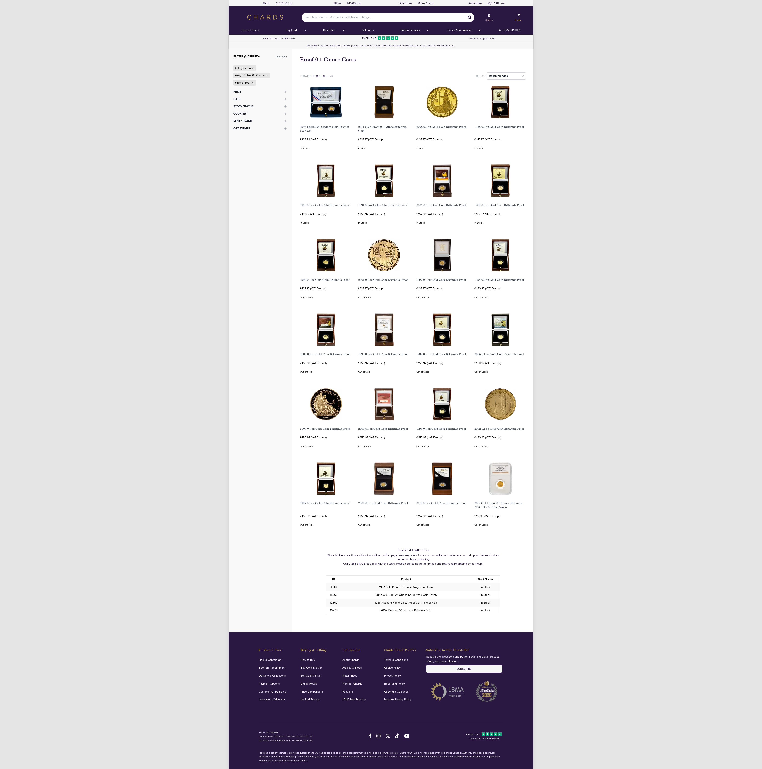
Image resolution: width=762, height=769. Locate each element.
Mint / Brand (242, 121)
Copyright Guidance (396, 692)
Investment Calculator (272, 699)
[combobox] (388, 17)
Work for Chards (352, 684)
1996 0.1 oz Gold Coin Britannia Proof (441, 429)
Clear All (281, 56)
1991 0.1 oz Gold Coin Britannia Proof (383, 205)
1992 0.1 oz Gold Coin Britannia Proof (325, 503)
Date (236, 99)
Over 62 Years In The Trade (279, 38)
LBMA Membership (354, 699)
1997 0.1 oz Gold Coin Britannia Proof (441, 280)
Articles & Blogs (352, 668)
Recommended (498, 76)
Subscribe (464, 669)
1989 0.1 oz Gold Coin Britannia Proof (441, 354)
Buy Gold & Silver (311, 668)
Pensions (348, 692)
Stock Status (243, 106)
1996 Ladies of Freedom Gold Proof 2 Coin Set (324, 129)
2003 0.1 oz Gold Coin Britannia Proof (383, 429)
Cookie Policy (392, 668)
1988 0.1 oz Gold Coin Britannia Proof (499, 127)
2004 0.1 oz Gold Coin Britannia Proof (325, 354)
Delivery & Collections (272, 676)
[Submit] (469, 17)
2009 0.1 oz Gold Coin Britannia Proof (383, 503)
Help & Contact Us (270, 660)
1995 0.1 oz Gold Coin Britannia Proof (499, 280)
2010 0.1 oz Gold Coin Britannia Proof (441, 503)
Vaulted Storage (310, 699)
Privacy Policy (392, 676)
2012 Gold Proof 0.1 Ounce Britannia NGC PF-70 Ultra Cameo (498, 505)
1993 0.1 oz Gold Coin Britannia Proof (325, 205)
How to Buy (308, 660)
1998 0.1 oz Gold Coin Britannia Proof (383, 354)
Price (237, 92)
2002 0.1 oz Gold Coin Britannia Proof (499, 429)
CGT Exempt (241, 128)
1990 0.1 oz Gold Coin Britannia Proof (325, 280)
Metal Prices (349, 676)
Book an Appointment (482, 38)
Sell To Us (368, 30)
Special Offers (250, 30)
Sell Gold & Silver (311, 676)
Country (240, 114)
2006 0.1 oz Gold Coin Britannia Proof (499, 354)
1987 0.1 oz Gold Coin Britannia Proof (499, 205)
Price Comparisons (312, 692)
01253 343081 (511, 30)
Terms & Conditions (396, 660)
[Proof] (252, 82)
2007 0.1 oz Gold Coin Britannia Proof (325, 429)
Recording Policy (394, 684)
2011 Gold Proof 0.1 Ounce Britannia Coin (382, 129)
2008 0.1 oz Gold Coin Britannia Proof (441, 127)
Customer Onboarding (272, 692)
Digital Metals (309, 684)
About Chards (350, 660)
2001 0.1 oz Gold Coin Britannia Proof (383, 280)
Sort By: (480, 76)
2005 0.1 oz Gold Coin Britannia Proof (441, 205)
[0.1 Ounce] (266, 75)
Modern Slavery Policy (397, 699)
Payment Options (269, 684)
